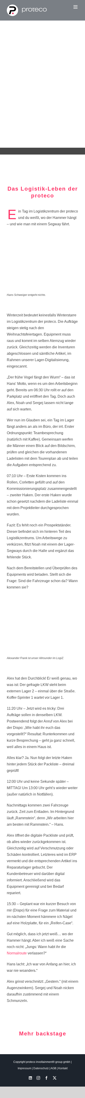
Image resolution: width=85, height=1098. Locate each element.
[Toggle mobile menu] (75, 7)
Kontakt (63, 1068)
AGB (53, 1068)
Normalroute (17, 953)
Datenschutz (41, 1068)
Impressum (24, 1068)
